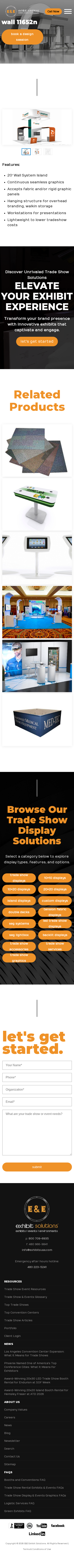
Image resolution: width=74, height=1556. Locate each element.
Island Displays (19, 900)
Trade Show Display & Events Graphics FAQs (35, 1495)
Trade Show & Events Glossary (25, 1297)
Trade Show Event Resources (25, 1289)
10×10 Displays (55, 878)
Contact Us (12, 1456)
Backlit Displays (55, 935)
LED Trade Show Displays (55, 923)
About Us (12, 1402)
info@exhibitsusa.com (37, 1250)
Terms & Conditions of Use (37, 1549)
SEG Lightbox (19, 935)
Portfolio (10, 1328)
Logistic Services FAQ (19, 1503)
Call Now (53, 11)
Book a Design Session (22, 36)
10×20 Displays (19, 889)
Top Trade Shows (16, 1304)
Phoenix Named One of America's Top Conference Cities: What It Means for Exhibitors (30, 1367)
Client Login (12, 1336)
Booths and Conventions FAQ (24, 1480)
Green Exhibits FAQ (17, 1511)
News (8, 1344)
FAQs (8, 1472)
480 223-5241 (37, 1267)
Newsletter (12, 1441)
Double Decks (19, 912)
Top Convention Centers (21, 1312)
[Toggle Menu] (68, 11)
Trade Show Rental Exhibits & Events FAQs (34, 1487)
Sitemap (10, 1464)
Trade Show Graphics (19, 957)
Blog (7, 1433)
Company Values (15, 1409)
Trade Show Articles (18, 1320)
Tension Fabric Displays (55, 912)
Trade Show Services (55, 946)
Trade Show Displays (19, 878)
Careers (9, 1417)
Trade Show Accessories (18, 946)
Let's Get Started (37, 341)
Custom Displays (55, 900)
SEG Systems (19, 923)
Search (9, 1448)
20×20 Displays (55, 889)
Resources (13, 1281)
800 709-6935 (39, 1238)
